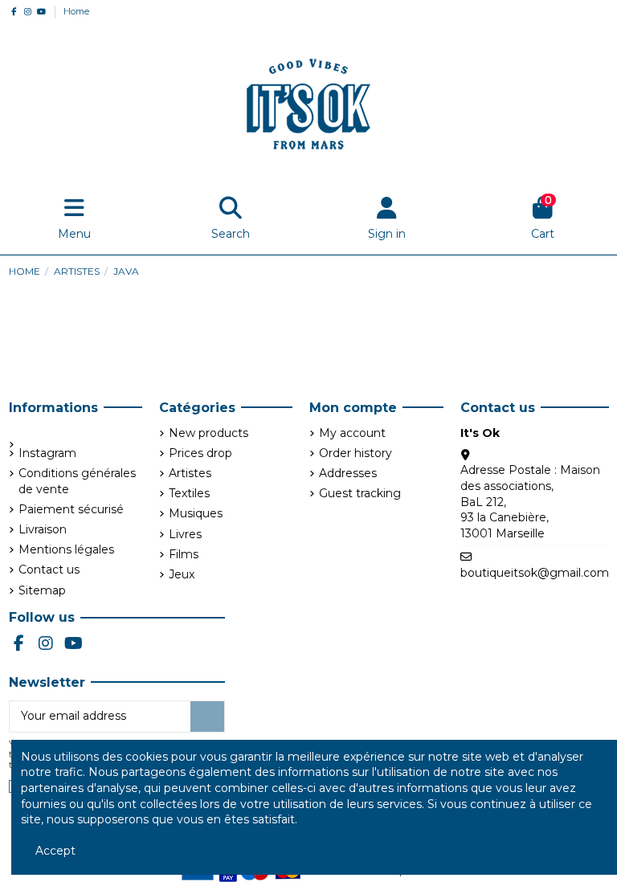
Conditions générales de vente (77, 481)
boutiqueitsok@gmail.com (534, 572)
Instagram (47, 453)
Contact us (49, 569)
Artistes (190, 473)
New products (208, 433)
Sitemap (42, 590)
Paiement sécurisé (71, 509)
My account (352, 433)
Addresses (348, 473)
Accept (55, 850)
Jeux (181, 574)
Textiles (189, 493)
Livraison (42, 529)
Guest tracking (360, 493)
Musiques (196, 513)
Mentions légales (66, 549)
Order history (355, 453)
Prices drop (200, 453)
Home (76, 11)
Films (183, 554)
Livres (185, 534)
